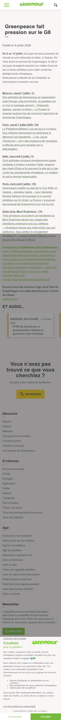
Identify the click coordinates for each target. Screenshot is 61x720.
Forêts (6, 488)
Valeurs (6, 426)
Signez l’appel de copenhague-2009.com (26, 279)
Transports (8, 498)
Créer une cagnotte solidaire (18, 569)
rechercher (33, 394)
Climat (6, 474)
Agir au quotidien (12, 550)
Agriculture (8, 483)
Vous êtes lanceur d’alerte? (18, 589)
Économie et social (13, 469)
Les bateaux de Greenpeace (18, 450)
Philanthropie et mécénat (16, 579)
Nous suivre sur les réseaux (18, 540)
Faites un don (10, 299)
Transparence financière (16, 436)
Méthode (7, 431)
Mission (6, 421)
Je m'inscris (13, 631)
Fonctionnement (11, 441)
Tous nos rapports (12, 517)
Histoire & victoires (13, 445)
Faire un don (9, 564)
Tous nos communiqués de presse (22, 512)
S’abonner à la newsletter (17, 535)
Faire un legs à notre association (21, 574)
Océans (6, 493)
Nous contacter (11, 594)
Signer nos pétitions (13, 545)
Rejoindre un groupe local (17, 555)
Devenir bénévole (12, 560)
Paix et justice (10, 503)
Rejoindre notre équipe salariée (20, 584)
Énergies (7, 478)
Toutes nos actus (12, 507)
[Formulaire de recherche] (55, 5)
